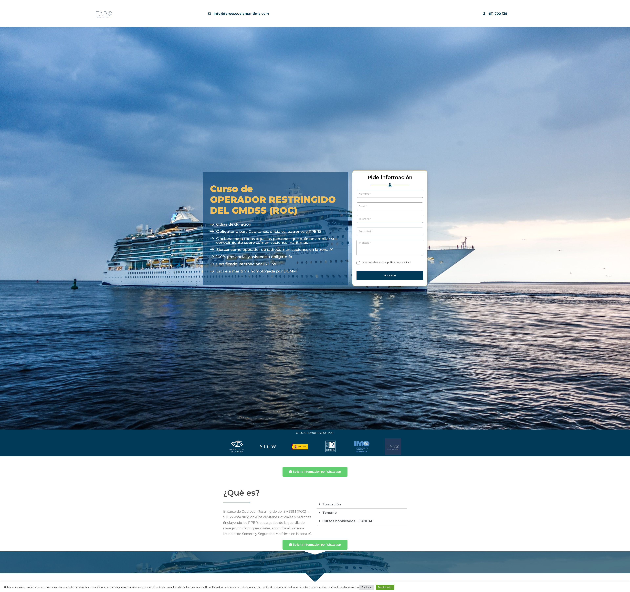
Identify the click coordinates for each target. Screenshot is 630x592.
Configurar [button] (366, 587)
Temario (329, 513)
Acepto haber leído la (386, 262)
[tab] (362, 504)
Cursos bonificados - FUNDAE (347, 521)
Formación (331, 504)
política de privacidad (399, 262)
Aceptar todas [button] (385, 587)
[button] (315, 472)
